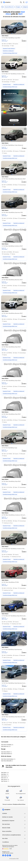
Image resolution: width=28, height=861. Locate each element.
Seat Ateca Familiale (7, 744)
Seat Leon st (5, 779)
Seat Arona (5, 776)
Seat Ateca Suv (5, 746)
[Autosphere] (7, 2)
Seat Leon (4, 777)
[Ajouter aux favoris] (25, 21)
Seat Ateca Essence (6, 753)
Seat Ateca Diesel (6, 752)
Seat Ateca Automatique (8, 759)
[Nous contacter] (26, 2)
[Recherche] (21, 2)
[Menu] (1, 2)
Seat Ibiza (4, 774)
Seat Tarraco (5, 781)
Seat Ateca (5, 772)
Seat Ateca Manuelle (7, 760)
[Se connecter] (24, 2)
